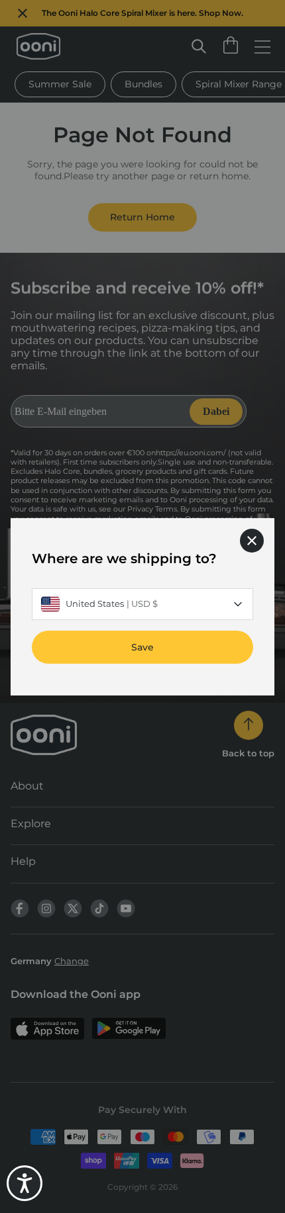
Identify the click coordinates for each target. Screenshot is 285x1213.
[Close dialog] (252, 540)
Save (142, 646)
